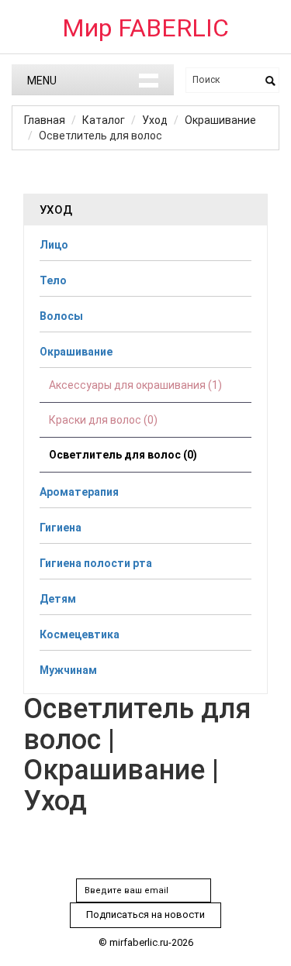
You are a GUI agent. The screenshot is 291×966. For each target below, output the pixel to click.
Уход (155, 120)
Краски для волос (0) (103, 420)
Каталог (103, 120)
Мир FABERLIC (145, 28)
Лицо (54, 245)
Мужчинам (68, 670)
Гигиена (60, 527)
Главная (44, 120)
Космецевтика (80, 634)
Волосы (61, 316)
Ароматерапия (79, 492)
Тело (53, 280)
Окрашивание (220, 120)
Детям (58, 599)
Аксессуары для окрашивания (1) (135, 385)
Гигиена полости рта (96, 563)
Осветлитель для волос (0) (123, 455)
